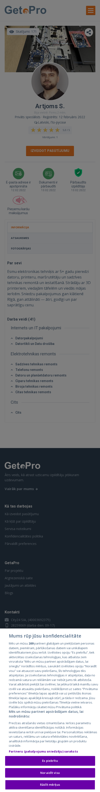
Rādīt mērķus (50, 784)
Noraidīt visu (50, 773)
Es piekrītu (50, 761)
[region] (50, 710)
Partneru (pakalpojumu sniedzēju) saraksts (43, 751)
